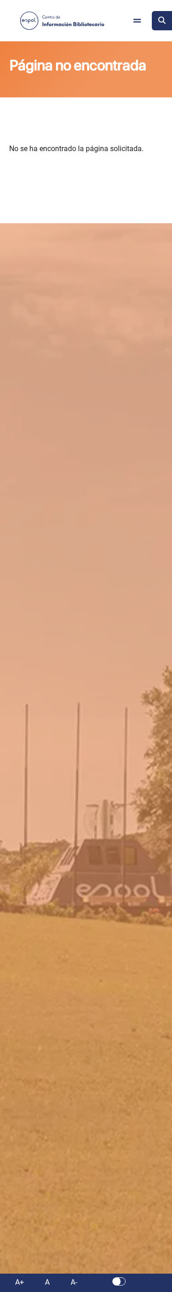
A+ (19, 1282)
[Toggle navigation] (137, 21)
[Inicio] (62, 20)
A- (74, 1282)
